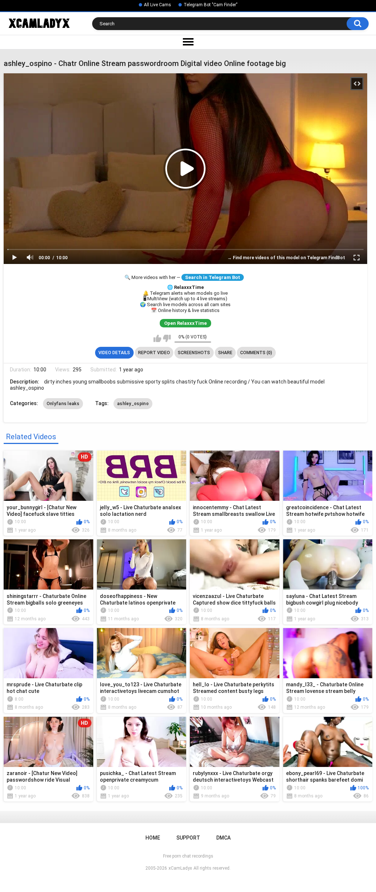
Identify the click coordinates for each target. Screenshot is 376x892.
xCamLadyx (180, 868)
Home (152, 838)
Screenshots (194, 352)
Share (225, 352)
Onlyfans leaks (63, 403)
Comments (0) (256, 352)
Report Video (154, 352)
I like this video (157, 338)
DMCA (223, 838)
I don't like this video (167, 338)
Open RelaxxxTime (185, 323)
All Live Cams (157, 4)
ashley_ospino (133, 403)
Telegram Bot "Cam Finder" (211, 4)
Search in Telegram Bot (212, 277)
